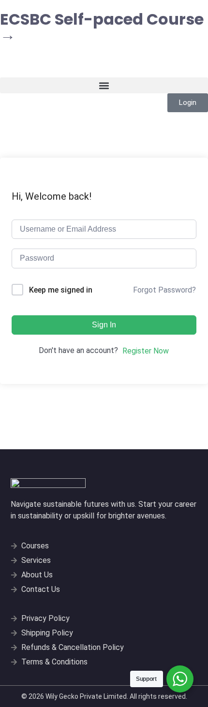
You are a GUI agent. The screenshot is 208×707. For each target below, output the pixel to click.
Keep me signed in (60, 290)
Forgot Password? (164, 290)
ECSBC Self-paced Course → (102, 26)
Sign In (104, 325)
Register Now (145, 350)
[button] (104, 85)
